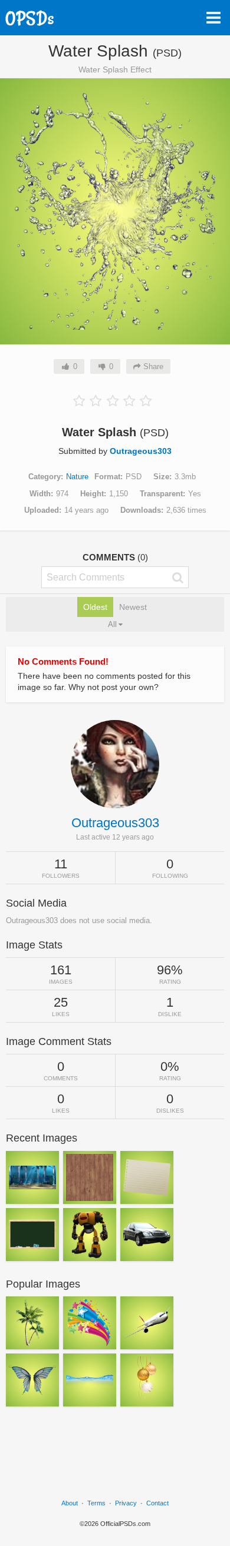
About (69, 1503)
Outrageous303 (141, 451)
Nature (77, 476)
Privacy (126, 1503)
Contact (157, 1503)
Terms (96, 1503)
